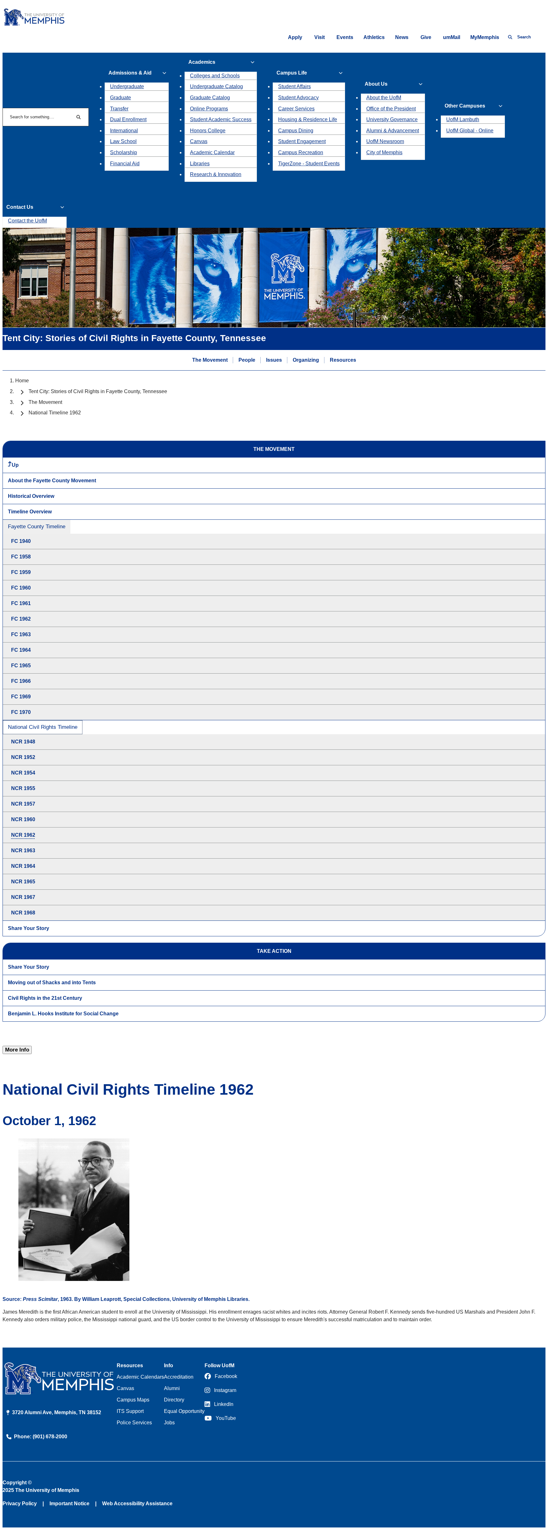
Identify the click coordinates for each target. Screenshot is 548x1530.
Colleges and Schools (215, 75)
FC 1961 (21, 603)
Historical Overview (31, 496)
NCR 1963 (23, 850)
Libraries (200, 163)
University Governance (392, 119)
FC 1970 (21, 712)
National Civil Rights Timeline (42, 727)
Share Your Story (28, 928)
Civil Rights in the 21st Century (45, 998)
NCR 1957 (23, 804)
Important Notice (69, 1503)
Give (426, 37)
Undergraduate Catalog (216, 86)
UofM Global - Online (469, 130)
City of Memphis (384, 152)
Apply (295, 37)
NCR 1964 (23, 866)
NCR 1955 (23, 788)
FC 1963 (21, 634)
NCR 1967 (23, 897)
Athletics (374, 37)
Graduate (120, 97)
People (246, 360)
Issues (274, 360)
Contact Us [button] (19, 207)
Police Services (134, 1422)
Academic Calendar (212, 152)
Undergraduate (127, 86)
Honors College (207, 130)
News (401, 37)
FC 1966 (21, 681)
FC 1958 (21, 556)
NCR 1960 (23, 819)
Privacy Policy (20, 1503)
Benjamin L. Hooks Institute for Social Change (63, 1013)
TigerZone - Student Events (309, 163)
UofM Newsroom (385, 141)
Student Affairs (294, 86)
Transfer (119, 108)
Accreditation (178, 1377)
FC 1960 (21, 587)
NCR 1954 (23, 772)
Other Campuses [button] (465, 106)
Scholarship (123, 152)
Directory (174, 1399)
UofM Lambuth (462, 119)
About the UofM (383, 97)
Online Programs (209, 108)
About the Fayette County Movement (52, 480)
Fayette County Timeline (36, 527)
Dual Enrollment (128, 119)
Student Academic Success (220, 119)
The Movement (210, 360)
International (124, 130)
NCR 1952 (23, 757)
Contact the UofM (27, 220)
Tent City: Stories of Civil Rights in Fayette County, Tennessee (98, 391)
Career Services (296, 108)
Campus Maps (133, 1399)
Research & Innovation (215, 174)
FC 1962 (21, 619)
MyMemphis (484, 37)
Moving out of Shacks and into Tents (52, 982)
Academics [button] (201, 62)
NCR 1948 (23, 741)
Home (22, 380)
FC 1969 (21, 696)
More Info (17, 1050)
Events (344, 37)
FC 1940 (21, 541)
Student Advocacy (298, 97)
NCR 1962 (23, 835)
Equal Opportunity (184, 1411)
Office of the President (391, 108)
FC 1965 (21, 665)
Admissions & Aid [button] (130, 73)
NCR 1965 (23, 881)
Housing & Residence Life (307, 119)
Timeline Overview (30, 511)
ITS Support (130, 1411)
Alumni (172, 1388)
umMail (451, 37)
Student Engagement (302, 141)
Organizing (306, 360)
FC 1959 (21, 572)
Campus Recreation (300, 152)
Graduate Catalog (210, 97)
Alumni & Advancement (392, 130)
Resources (343, 360)
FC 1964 (21, 650)
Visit (319, 37)
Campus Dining (295, 130)
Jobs (169, 1422)
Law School (123, 141)
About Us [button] (376, 84)
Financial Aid (125, 163)
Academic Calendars (140, 1377)
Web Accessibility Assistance (137, 1503)
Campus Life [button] (292, 73)
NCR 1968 (23, 912)
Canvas (198, 141)
